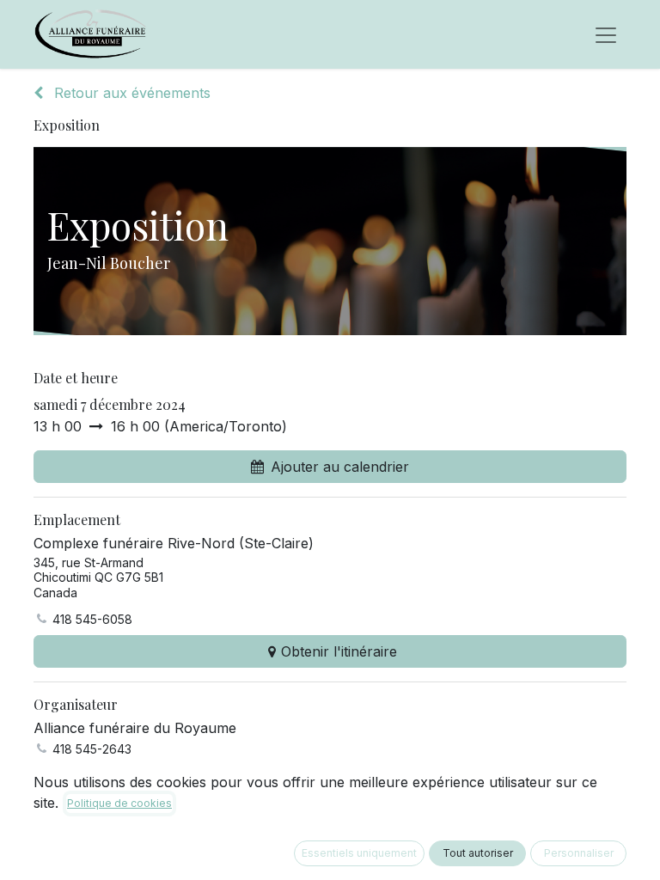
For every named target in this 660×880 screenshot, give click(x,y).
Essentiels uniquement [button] (359, 852)
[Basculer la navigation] (605, 34)
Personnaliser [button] (579, 852)
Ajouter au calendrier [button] (340, 466)
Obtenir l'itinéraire (339, 651)
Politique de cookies (119, 803)
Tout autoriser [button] (478, 852)
